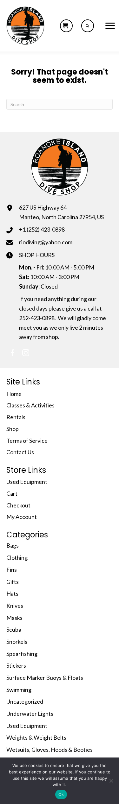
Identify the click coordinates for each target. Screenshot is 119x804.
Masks (14, 617)
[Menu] (110, 26)
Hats (12, 593)
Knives (14, 605)
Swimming (18, 689)
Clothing (17, 557)
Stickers (16, 665)
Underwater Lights (29, 713)
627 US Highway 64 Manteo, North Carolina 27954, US (61, 212)
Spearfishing (21, 653)
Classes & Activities (30, 405)
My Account (21, 516)
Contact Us (20, 452)
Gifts (12, 581)
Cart (11, 493)
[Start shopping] (66, 25)
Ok (61, 794)
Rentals (15, 416)
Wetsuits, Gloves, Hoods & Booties (49, 749)
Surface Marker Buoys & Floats (44, 677)
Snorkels (16, 641)
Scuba (13, 629)
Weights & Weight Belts (36, 737)
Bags (12, 545)
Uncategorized (24, 701)
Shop (12, 428)
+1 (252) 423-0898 (42, 229)
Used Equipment (26, 481)
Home (14, 393)
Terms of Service (27, 440)
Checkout (18, 505)
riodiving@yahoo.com (45, 242)
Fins (11, 569)
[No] (111, 781)
